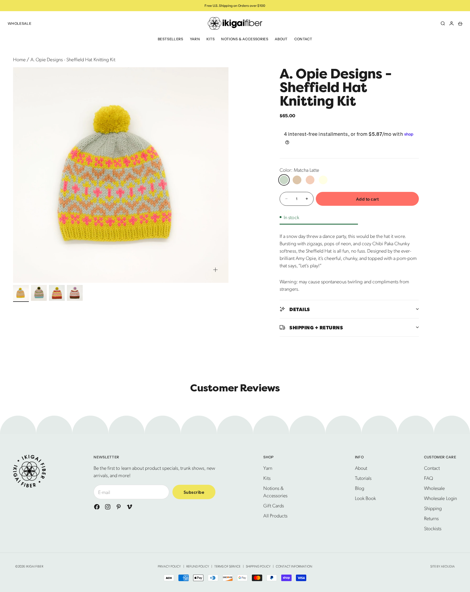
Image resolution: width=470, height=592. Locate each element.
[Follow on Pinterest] (118, 507)
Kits (210, 39)
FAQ (428, 478)
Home (19, 59)
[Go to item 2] (39, 293)
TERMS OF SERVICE (227, 566)
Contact (303, 39)
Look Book (365, 498)
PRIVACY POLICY (169, 566)
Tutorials (363, 478)
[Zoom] (215, 269)
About (281, 39)
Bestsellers (170, 39)
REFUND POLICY (197, 566)
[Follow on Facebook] (97, 507)
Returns (431, 518)
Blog (359, 488)
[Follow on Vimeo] (129, 507)
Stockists (433, 528)
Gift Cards (273, 505)
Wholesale (19, 23)
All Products (275, 515)
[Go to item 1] (21, 293)
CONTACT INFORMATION (294, 566)
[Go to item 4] (75, 293)
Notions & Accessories (244, 39)
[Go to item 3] (57, 293)
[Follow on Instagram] (107, 507)
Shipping (433, 508)
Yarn (195, 39)
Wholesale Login (440, 498)
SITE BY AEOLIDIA (442, 566)
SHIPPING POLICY (258, 566)
